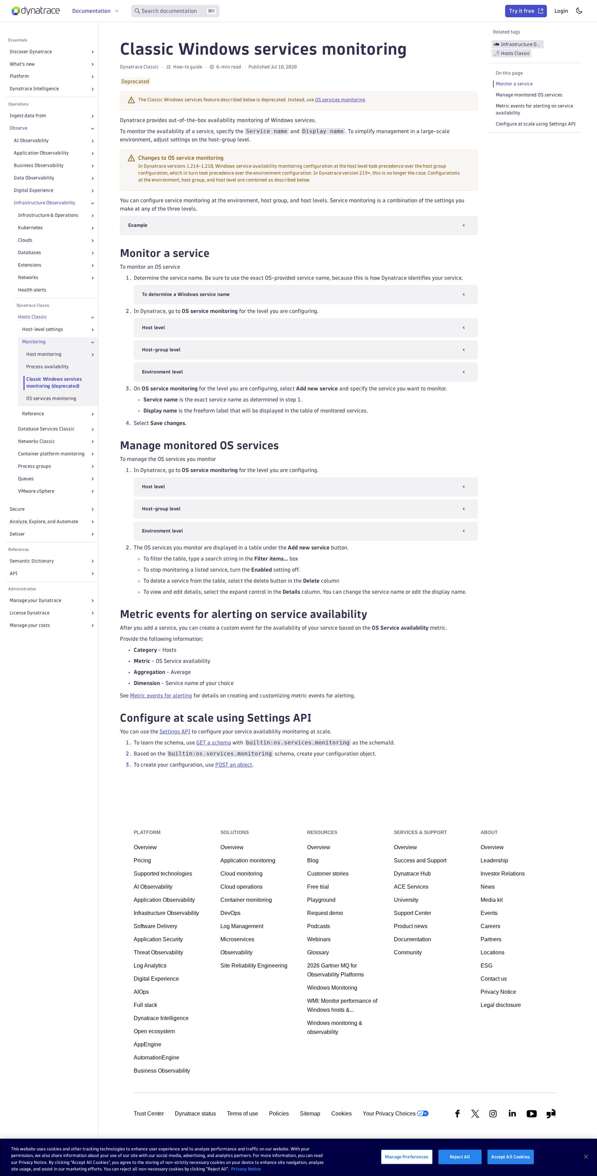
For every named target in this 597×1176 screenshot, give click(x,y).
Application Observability (41, 153)
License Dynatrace (29, 613)
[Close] (92, 128)
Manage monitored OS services (529, 95)
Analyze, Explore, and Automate (44, 521)
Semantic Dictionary (32, 561)
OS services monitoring (51, 399)
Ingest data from (28, 116)
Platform (19, 76)
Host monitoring (43, 354)
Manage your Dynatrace (35, 600)
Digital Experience (33, 190)
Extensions (29, 265)
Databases (29, 253)
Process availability (47, 367)
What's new (22, 64)
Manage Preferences (406, 1157)
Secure (17, 509)
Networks (28, 278)
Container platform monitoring (51, 454)
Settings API (175, 731)
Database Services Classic (46, 429)
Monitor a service (514, 84)
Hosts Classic (32, 317)
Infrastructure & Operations (48, 215)
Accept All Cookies (510, 1157)
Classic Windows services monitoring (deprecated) (54, 383)
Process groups (34, 466)
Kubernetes (30, 228)
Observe (18, 128)
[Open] (92, 52)
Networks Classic (36, 441)
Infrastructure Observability (44, 203)
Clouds (25, 240)
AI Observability (31, 141)
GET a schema (213, 742)
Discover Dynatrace (31, 51)
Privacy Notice (246, 1169)
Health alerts (32, 290)
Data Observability (34, 178)
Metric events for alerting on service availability (534, 109)
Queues (26, 478)
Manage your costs (30, 625)
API (13, 573)
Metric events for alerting (161, 695)
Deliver (17, 534)
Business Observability (39, 166)
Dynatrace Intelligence (34, 89)
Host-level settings (42, 329)
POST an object (233, 764)
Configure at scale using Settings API (536, 124)
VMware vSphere (36, 491)
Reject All (460, 1157)
